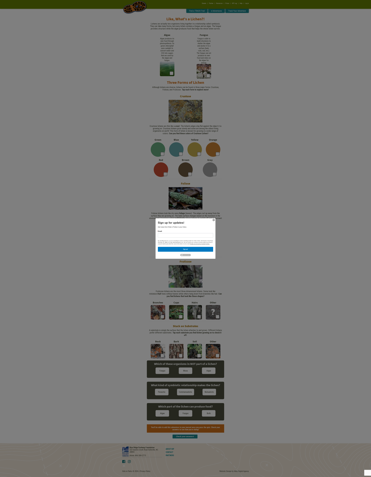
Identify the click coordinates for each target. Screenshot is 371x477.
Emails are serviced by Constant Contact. (200, 244)
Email (160, 231)
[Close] (214, 220)
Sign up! (185, 249)
